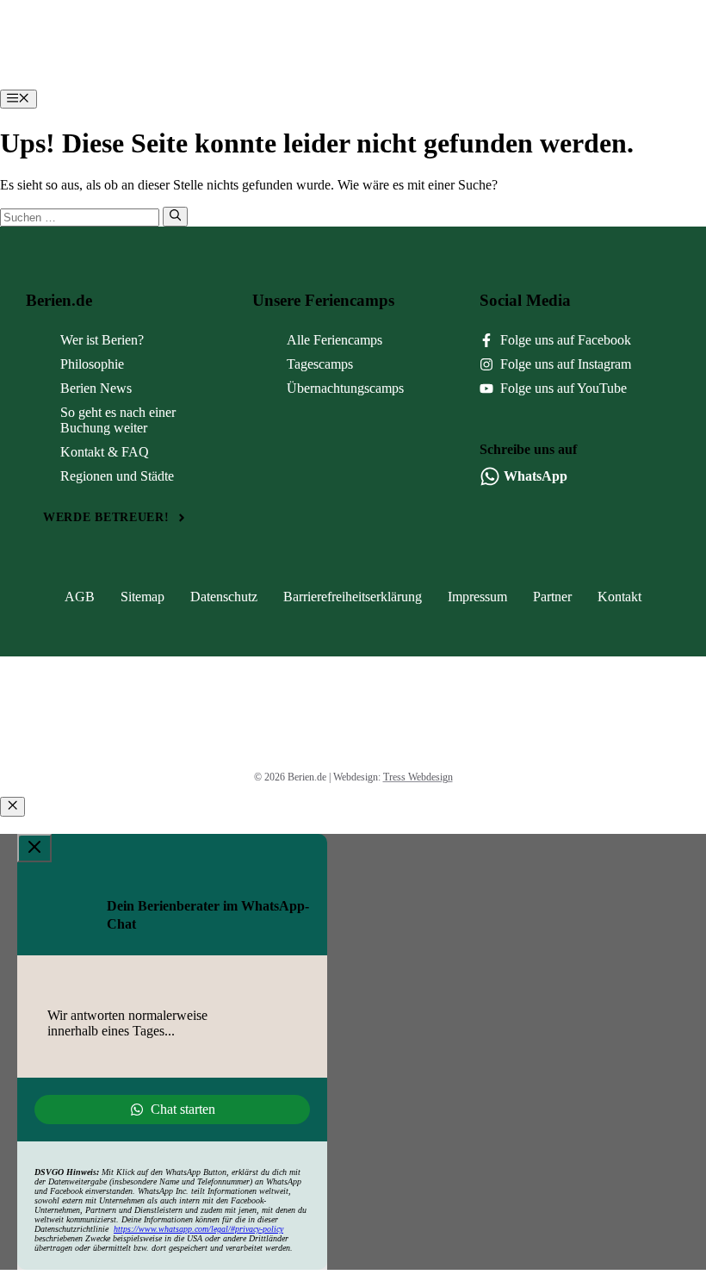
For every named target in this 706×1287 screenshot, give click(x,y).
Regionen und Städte (117, 476)
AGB (80, 596)
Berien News (96, 388)
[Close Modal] (34, 848)
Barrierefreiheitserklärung (352, 596)
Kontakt (619, 596)
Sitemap (142, 596)
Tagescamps (320, 364)
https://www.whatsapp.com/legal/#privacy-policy (198, 1229)
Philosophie (92, 364)
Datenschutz (223, 596)
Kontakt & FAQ (104, 452)
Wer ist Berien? (102, 340)
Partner (552, 596)
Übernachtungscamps (345, 388)
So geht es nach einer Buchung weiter (118, 420)
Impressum (477, 596)
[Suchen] (175, 216)
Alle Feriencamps (334, 340)
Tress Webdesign (418, 777)
